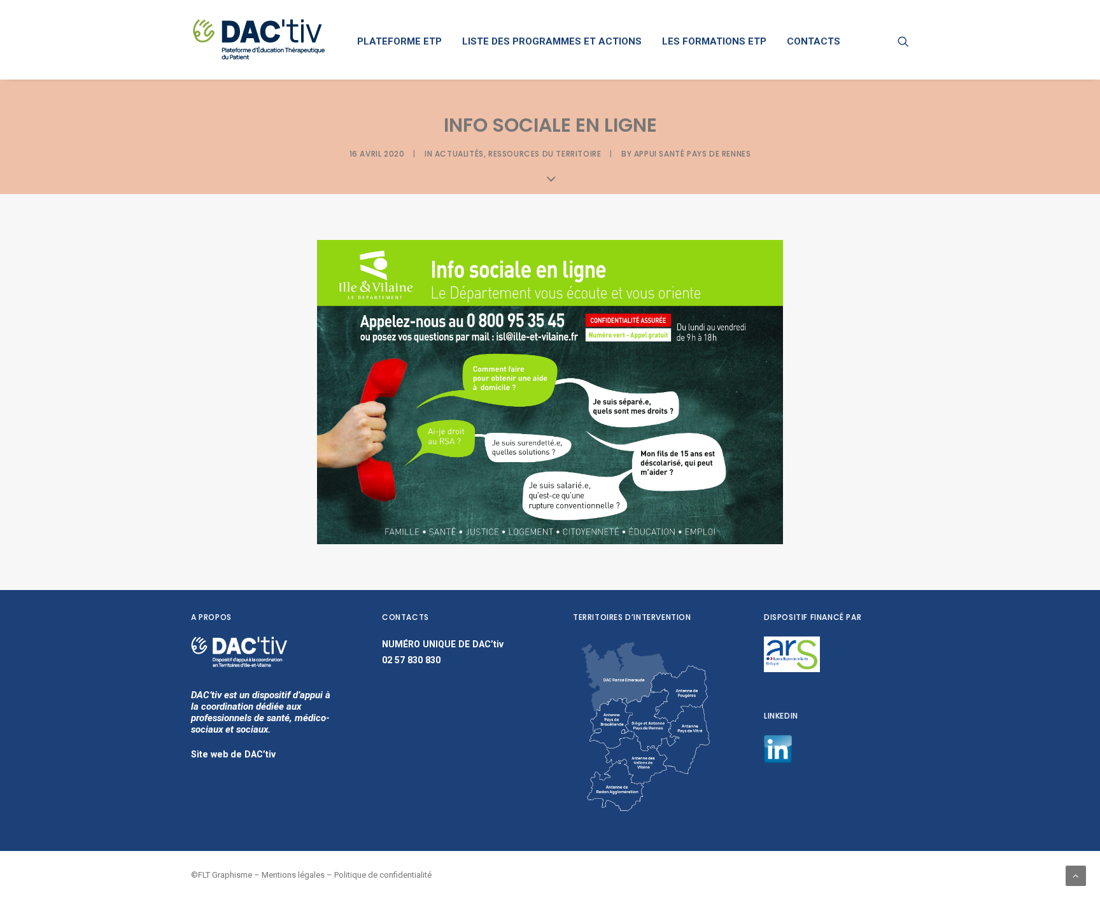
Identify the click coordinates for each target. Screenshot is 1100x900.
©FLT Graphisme (221, 875)
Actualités (459, 153)
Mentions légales (293, 875)
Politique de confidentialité (383, 875)
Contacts (813, 41)
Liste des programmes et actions (552, 41)
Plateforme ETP (399, 41)
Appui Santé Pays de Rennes (692, 153)
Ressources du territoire (544, 153)
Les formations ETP (714, 41)
